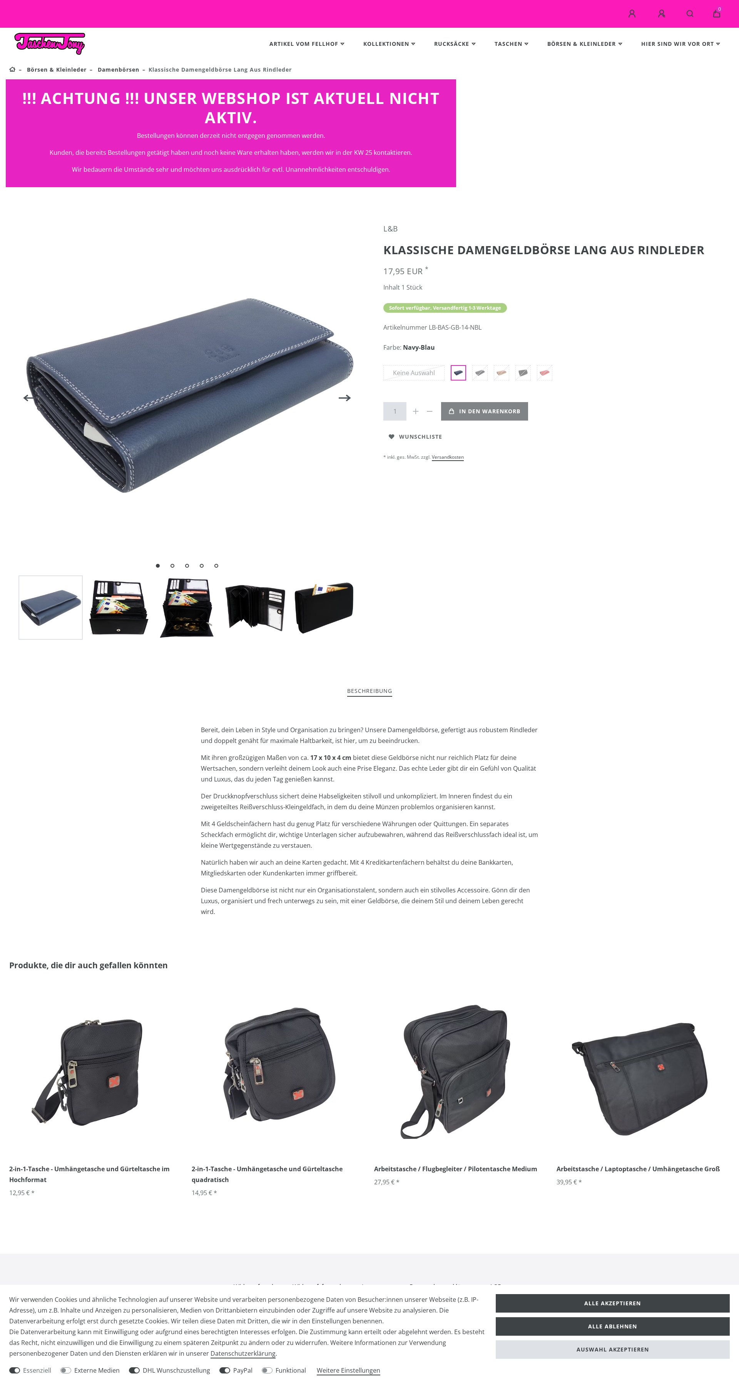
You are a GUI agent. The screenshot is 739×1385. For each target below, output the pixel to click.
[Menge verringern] (429, 411)
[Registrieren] (663, 13)
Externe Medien (97, 1370)
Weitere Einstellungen (348, 1370)
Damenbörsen (117, 69)
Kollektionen (386, 43)
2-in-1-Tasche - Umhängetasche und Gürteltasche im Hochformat (89, 1174)
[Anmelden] (633, 13)
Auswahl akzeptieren (613, 1349)
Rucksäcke (451, 43)
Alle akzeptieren (612, 1303)
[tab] (370, 691)
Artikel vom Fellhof (303, 43)
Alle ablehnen (612, 1326)
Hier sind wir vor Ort (677, 43)
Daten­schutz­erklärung (243, 1353)
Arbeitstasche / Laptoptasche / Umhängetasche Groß (638, 1169)
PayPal (242, 1370)
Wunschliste (420, 436)
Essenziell (37, 1370)
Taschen (508, 43)
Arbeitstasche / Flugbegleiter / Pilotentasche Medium (455, 1169)
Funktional (291, 1370)
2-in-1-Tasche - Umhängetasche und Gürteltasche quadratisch (267, 1174)
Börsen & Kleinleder (581, 43)
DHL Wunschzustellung (176, 1370)
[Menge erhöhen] (416, 411)
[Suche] (690, 14)
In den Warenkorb (489, 411)
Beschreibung (369, 690)
